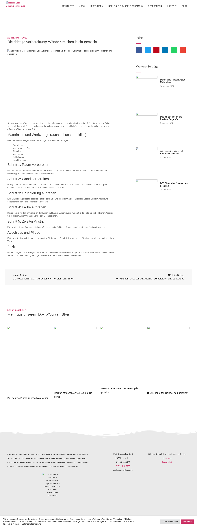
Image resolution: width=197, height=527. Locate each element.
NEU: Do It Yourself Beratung (125, 6)
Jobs (82, 6)
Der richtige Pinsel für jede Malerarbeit (27, 398)
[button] (139, 50)
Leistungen (96, 6)
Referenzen (155, 6)
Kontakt (172, 6)
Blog (185, 6)
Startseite (68, 6)
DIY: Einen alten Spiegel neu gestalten (167, 393)
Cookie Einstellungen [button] (170, 522)
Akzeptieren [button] (187, 522)
